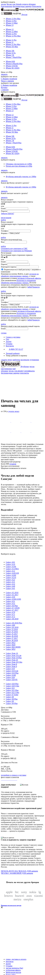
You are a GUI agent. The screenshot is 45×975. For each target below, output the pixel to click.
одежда (25, 4)
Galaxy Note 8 (11, 664)
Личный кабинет (13, 353)
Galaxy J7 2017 (12, 638)
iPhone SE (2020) (12, 68)
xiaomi (38, 895)
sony (24, 892)
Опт (7, 339)
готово (3, 333)
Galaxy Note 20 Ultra (14, 662)
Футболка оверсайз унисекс (21, 177)
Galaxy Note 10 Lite (13, 655)
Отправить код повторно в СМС (14, 248)
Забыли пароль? (7, 213)
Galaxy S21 (10, 688)
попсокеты (24, 373)
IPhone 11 (9, 42)
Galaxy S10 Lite (12, 671)
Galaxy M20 (10, 645)
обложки (32, 4)
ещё (14, 369)
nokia (32, 892)
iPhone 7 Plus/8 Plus (13, 57)
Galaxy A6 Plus (12, 606)
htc (17, 892)
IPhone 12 (10, 29)
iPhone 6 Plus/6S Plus (14, 64)
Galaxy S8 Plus (12, 699)
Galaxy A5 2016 (12, 593)
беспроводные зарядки (10, 373)
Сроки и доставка (13, 337)
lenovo (8, 895)
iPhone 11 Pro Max (13, 44)
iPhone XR (10, 51)
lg (40, 892)
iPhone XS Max (12, 47)
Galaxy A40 (10, 586)
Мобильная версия (13, 972)
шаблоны (16, 360)
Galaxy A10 (10, 564)
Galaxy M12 (10, 643)
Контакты (10, 346)
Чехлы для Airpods (14, 4)
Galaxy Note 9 (11, 666)
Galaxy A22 (10, 580)
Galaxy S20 (10, 677)
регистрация (6, 218)
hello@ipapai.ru (33, 287)
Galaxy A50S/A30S (13, 599)
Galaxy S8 (10, 697)
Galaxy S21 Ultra (12, 692)
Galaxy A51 (10, 601)
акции (8, 964)
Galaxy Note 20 (12, 660)
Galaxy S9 (10, 701)
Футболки (25, 366)
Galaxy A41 (10, 588)
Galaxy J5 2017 (12, 634)
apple (9, 892)
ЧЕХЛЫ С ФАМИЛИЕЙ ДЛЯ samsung (17, 873)
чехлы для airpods (16, 371)
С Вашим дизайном (9, 79)
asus (29, 895)
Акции (8, 341)
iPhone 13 (9, 25)
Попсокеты (36, 6)
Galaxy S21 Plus (12, 690)
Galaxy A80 (10, 625)
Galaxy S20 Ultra (12, 686)
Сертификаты (29, 371)
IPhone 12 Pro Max (13, 36)
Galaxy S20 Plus (12, 684)
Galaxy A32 (10, 584)
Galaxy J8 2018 (12, 640)
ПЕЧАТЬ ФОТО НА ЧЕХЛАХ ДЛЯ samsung (19, 871)
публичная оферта (13, 970)
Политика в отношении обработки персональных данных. (18, 281)
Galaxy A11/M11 (12, 569)
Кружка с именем (5, 88)
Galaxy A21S (11, 577)
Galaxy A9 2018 (12, 627)
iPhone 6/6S (10, 61)
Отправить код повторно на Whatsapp (16, 251)
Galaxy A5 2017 (12, 595)
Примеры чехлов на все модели (11, 905)
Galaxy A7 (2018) (13, 608)
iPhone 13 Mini (12, 23)
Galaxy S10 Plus (12, 673)
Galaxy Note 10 (12, 653)
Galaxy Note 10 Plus (14, 658)
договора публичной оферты (29, 278)
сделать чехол (6, 360)
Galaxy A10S (11, 567)
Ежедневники (6, 6)
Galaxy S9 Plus (12, 703)
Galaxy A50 (10, 597)
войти (3, 220)
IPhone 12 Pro (11, 34)
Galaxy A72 (10, 617)
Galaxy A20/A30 (12, 573)
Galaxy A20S (11, 575)
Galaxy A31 (10, 582)
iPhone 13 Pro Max (13, 19)
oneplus (28, 899)
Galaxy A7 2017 (12, 610)
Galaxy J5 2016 (12, 632)
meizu (17, 899)
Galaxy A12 (10, 571)
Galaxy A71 (10, 614)
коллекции (25, 360)
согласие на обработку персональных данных (20, 275)
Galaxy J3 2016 (12, 629)
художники (34, 360)
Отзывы (9, 344)
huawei (19, 895)
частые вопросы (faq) (14, 968)
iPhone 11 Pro (11, 40)
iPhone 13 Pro (11, 21)
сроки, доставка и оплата (16, 959)
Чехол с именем (7, 81)
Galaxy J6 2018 (12, 636)
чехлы (3, 4)
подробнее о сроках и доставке (13, 775)
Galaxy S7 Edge (12, 695)
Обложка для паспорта (19, 164)
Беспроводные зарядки (22, 6)
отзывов (12, 464)
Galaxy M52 (10, 649)
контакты (9, 961)
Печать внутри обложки (19, 166)
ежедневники (6, 369)
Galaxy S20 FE (12, 680)
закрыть (4, 74)
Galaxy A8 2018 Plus (14, 623)
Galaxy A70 (10, 612)
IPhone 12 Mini (12, 32)
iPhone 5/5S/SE (12, 66)
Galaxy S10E (11, 675)
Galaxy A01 (10, 562)
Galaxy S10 (10, 669)
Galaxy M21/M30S (13, 647)
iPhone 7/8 (10, 55)
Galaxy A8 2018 (12, 619)
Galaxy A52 (10, 603)
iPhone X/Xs (11, 53)
